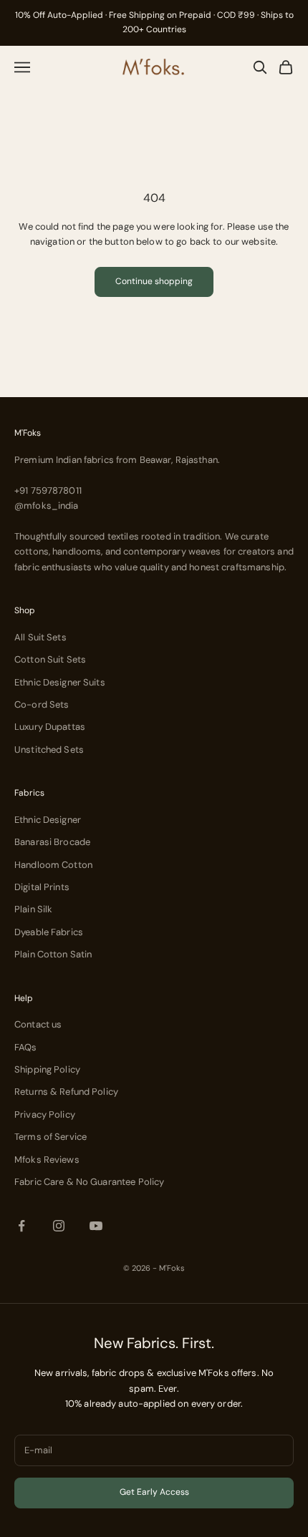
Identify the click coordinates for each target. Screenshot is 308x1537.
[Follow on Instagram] (59, 1226)
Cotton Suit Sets (50, 659)
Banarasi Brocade (52, 842)
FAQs (25, 1047)
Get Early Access (154, 1492)
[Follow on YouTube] (96, 1226)
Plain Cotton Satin (53, 954)
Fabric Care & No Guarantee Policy (89, 1182)
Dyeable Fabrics (48, 932)
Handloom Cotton (53, 865)
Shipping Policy (47, 1069)
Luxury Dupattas (49, 727)
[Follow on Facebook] (21, 1226)
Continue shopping (154, 281)
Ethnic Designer (47, 820)
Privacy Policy (44, 1114)
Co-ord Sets (41, 704)
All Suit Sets (40, 637)
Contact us (38, 1024)
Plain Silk (33, 909)
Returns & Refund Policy (66, 1091)
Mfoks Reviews (47, 1159)
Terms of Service (50, 1137)
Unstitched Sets (49, 749)
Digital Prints (41, 887)
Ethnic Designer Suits (59, 682)
